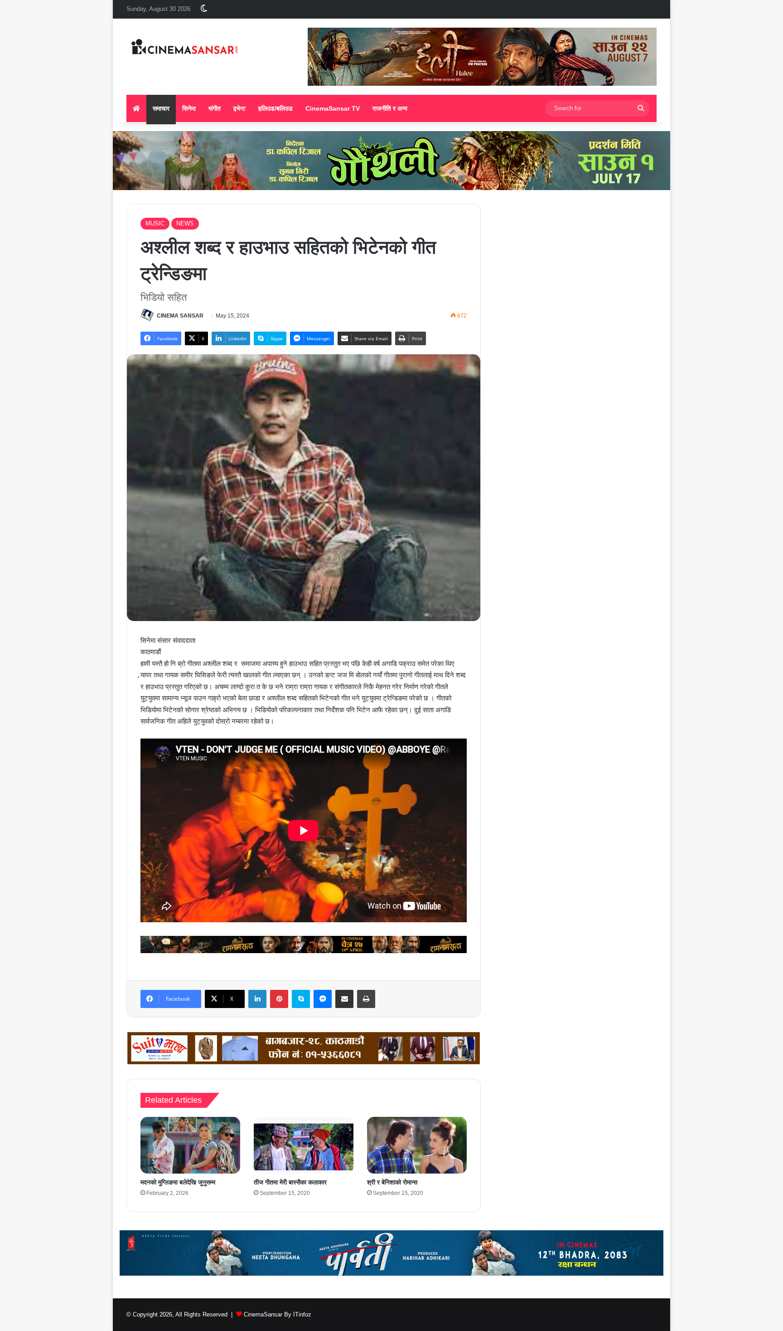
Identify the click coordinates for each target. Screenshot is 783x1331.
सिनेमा (189, 108)
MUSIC (154, 223)
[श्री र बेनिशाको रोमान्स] (417, 1145)
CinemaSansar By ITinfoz (277, 1314)
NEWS (185, 223)
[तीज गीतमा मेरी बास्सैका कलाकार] (303, 1145)
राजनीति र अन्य (389, 108)
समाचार (161, 108)
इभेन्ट (239, 108)
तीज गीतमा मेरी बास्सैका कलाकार (290, 1182)
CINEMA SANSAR (180, 316)
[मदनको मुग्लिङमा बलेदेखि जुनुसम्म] (190, 1145)
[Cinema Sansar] (184, 48)
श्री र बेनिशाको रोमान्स (392, 1182)
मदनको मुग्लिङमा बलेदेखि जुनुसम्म (177, 1182)
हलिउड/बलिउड (275, 108)
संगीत (214, 108)
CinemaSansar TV (332, 108)
